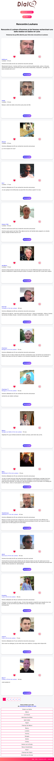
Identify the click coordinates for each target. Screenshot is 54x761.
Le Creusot (27, 714)
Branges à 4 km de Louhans (9, 349)
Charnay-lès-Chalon (27, 752)
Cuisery (27, 741)
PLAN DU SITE (42, 759)
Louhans (27, 731)
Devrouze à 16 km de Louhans (10, 555)
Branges (27, 736)
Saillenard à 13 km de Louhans (10, 514)
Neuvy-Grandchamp (27, 747)
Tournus (27, 733)
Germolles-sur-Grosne (27, 755)
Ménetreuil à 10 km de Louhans (10, 473)
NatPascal (4, 59)
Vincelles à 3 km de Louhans (9, 308)
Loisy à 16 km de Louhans (9, 597)
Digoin (27, 722)
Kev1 (3, 183)
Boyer (27, 749)
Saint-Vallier (27, 720)
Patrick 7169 (5, 224)
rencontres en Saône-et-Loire (28, 706)
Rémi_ (3, 471)
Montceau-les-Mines (27, 717)
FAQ (33, 759)
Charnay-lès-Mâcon (27, 725)
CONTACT (50, 759)
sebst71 (4, 636)
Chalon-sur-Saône (27, 709)
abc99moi (4, 265)
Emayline (4, 595)
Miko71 (4, 678)
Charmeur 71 (5, 389)
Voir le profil (27, 74)
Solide (3, 100)
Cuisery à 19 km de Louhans (9, 679)
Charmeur (4, 348)
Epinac (27, 739)
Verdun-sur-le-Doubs (27, 744)
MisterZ (4, 142)
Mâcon (27, 712)
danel (3, 554)
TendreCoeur (5, 513)
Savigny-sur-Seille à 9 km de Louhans (12, 432)
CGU (36, 759)
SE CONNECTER (27, 16)
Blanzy (27, 728)
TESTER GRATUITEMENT (26, 12)
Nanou (3, 430)
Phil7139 (4, 306)
